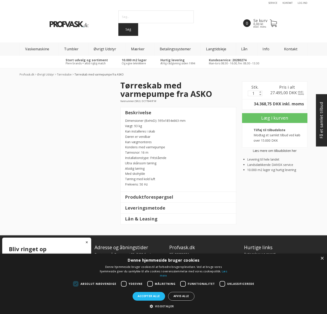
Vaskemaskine (37, 49)
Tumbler (71, 49)
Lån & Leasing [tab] (141, 219)
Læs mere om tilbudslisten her (275, 151)
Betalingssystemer (175, 49)
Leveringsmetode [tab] (145, 208)
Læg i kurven (274, 118)
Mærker (138, 49)
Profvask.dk (27, 74)
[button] (163, 306)
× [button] (322, 258)
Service (272, 2)
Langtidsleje (216, 49)
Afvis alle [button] (181, 296)
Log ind (302, 2)
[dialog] (163, 284)
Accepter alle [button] (149, 296)
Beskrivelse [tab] (138, 113)
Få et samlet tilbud (321, 120)
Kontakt (288, 2)
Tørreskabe (64, 74)
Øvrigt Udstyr (105, 49)
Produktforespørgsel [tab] (149, 197)
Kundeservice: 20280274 (227, 60)
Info (265, 49)
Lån (244, 49)
